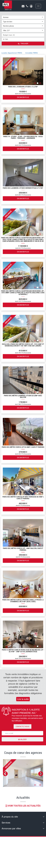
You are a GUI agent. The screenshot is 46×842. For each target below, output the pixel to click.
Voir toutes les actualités (24, 805)
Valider (23, 739)
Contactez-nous (22, 726)
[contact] (23, 6)
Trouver (24, 43)
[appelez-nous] (27, 6)
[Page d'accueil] (7, 6)
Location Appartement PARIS (11, 53)
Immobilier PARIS (31, 53)
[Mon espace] (31, 6)
